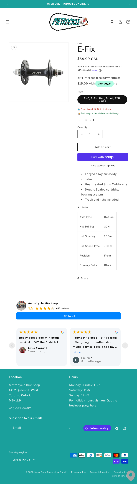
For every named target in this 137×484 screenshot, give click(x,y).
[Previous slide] (12, 345)
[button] (7, 22)
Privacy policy (78, 472)
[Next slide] (125, 345)
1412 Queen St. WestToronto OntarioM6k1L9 (23, 395)
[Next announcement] (130, 4)
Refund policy (121, 472)
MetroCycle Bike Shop (43, 303)
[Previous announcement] (7, 4)
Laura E (43, 358)
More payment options (102, 165)
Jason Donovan (103, 358)
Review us (68, 316)
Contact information (100, 472)
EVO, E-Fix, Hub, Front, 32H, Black (102, 99)
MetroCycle (40, 472)
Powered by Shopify (57, 472)
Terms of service (119, 476)
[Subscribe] (69, 428)
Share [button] (84, 278)
